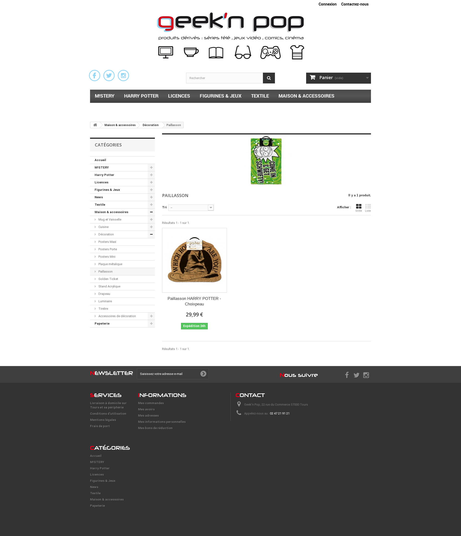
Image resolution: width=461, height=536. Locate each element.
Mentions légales (103, 420)
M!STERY (105, 96)
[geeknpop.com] (230, 35)
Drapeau (104, 294)
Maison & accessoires (306, 96)
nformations (162, 395)
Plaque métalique (110, 264)
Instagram (123, 75)
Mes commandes (151, 403)
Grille (358, 210)
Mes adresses (148, 415)
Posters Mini (106, 256)
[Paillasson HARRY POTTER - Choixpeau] (194, 260)
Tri (164, 207)
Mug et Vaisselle (109, 219)
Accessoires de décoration (117, 316)
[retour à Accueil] (95, 125)
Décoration (106, 234)
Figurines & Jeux (221, 96)
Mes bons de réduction (155, 428)
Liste (368, 210)
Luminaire (105, 301)
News (99, 197)
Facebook (94, 75)
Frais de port (100, 426)
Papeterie (107, 108)
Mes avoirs (146, 409)
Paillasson (105, 271)
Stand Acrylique (109, 286)
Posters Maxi (107, 242)
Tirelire (103, 308)
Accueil (100, 160)
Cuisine (103, 227)
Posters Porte (107, 249)
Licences (179, 96)
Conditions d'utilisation (108, 413)
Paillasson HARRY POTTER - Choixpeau (194, 301)
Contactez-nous (355, 4)
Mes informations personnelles (162, 422)
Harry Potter (141, 96)
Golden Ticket (108, 279)
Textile (260, 96)
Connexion (328, 4)
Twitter (109, 75)
